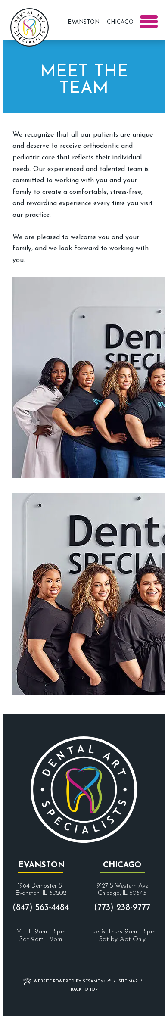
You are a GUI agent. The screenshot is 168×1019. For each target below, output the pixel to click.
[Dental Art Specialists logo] (29, 25)
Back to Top (84, 989)
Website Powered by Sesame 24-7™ (72, 981)
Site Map (128, 981)
